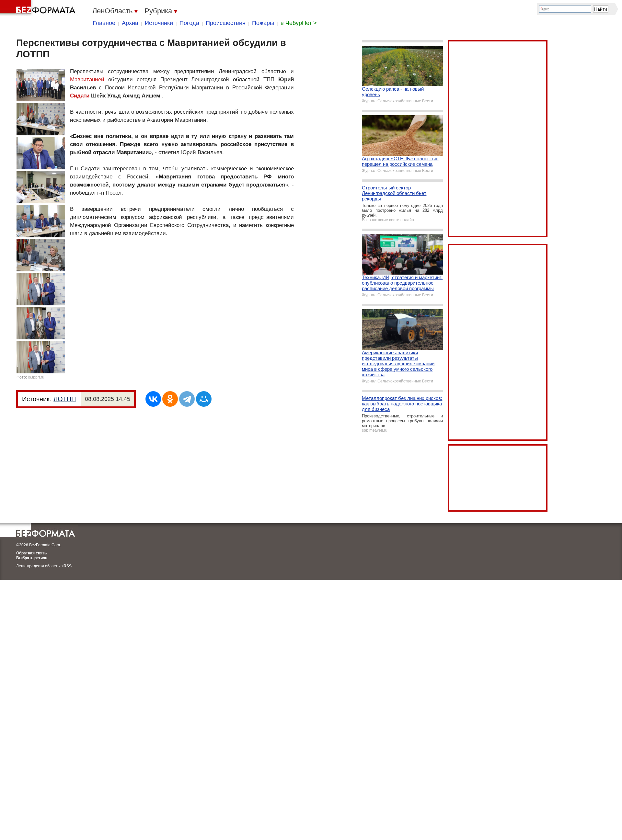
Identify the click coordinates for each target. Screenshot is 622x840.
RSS (67, 566)
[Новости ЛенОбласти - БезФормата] (39, 8)
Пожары (263, 23)
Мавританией (87, 79)
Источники (159, 23)
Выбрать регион (31, 558)
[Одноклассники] (170, 399)
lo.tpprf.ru (36, 377)
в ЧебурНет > (299, 23)
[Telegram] (187, 399)
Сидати (79, 96)
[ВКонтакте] (153, 399)
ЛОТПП (64, 399)
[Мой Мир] (204, 399)
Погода (189, 23)
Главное (104, 23)
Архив (130, 23)
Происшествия (226, 23)
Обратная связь (31, 553)
